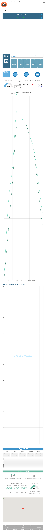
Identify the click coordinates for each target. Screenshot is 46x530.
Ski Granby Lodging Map (21, 14)
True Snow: (19, 471)
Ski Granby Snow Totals (21, 17)
